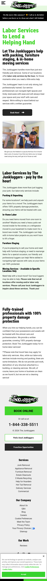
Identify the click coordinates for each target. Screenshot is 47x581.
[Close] (43, 556)
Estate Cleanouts (23, 475)
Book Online (23, 411)
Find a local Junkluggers (23, 437)
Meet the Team (23, 521)
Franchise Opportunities (24, 447)
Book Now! (15, 112)
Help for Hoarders (23, 481)
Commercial (23, 491)
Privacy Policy (23, 525)
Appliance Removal (23, 468)
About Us (24, 505)
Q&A (23, 508)
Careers (23, 515)
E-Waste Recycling (23, 478)
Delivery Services (23, 488)
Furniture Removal (23, 471)
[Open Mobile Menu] (3, 3)
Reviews (23, 545)
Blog (24, 512)
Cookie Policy (7, 569)
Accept (23, 574)
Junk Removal (23, 465)
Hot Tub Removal (23, 484)
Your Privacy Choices (21, 528)
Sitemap (23, 531)
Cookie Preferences (32, 567)
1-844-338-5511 (23, 424)
